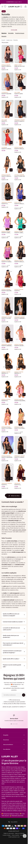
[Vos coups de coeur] (5, 6)
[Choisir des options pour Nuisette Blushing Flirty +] (24, 394)
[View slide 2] (13, 724)
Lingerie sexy (9, 40)
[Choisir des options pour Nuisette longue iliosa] (24, 451)
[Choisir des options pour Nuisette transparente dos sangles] (11, 115)
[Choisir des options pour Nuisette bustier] (11, 87)
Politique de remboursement (8, 830)
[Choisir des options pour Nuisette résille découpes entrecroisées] (24, 142)
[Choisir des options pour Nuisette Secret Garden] (24, 339)
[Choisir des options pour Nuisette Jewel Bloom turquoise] (24, 226)
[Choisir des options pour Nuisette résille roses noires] (11, 170)
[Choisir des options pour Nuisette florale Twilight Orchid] (11, 255)
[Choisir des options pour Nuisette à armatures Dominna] (11, 197)
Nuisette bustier (6, 93)
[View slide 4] (17, 724)
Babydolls (4, 36)
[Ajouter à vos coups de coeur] (3, 59)
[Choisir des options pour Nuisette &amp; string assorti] (24, 422)
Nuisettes (4, 33)
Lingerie (3, 11)
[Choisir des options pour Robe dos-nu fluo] (24, 60)
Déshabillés (11, 33)
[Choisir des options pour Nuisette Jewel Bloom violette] (11, 226)
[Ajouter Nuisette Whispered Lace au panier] (11, 451)
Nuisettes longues (19, 33)
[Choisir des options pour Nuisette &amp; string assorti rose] (11, 422)
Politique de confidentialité (19, 830)
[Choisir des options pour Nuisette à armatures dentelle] (11, 394)
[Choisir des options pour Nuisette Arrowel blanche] (24, 312)
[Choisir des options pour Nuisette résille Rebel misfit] (24, 255)
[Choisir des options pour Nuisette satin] (24, 87)
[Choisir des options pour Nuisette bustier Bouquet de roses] (11, 284)
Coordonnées (22, 832)
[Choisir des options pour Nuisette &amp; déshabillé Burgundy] (24, 478)
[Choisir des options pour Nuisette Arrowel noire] (11, 339)
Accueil (3, 40)
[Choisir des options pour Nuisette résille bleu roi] (24, 197)
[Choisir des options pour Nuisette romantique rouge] (24, 284)
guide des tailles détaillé (19, 530)
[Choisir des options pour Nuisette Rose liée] (24, 170)
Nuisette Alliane (6, 318)
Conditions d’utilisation (6, 832)
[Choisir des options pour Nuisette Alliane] (11, 312)
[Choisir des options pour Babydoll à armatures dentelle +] (11, 367)
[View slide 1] (11, 724)
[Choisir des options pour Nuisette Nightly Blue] (24, 115)
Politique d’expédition (15, 832)
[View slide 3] (15, 724)
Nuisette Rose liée (19, 176)
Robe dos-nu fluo (19, 66)
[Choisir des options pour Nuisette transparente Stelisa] (11, 478)
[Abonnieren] (23, 695)
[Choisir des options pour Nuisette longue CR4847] (11, 142)
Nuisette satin (18, 93)
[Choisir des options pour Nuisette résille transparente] (11, 60)
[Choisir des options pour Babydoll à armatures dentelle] (24, 367)
